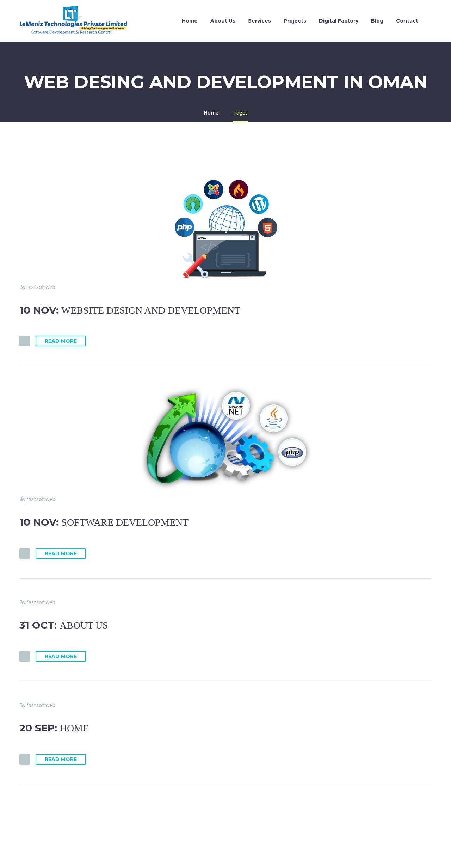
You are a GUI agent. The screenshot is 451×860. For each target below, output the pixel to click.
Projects (295, 21)
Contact (407, 21)
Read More (61, 341)
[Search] (432, 21)
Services (259, 21)
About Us (222, 21)
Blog (377, 21)
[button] (24, 341)
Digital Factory (338, 21)
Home (190, 21)
